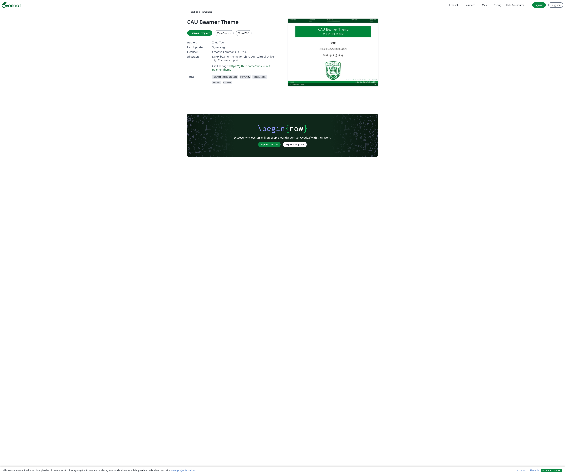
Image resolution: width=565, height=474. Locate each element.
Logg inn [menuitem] (556, 5)
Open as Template (200, 33)
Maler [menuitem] (485, 5)
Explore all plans (294, 144)
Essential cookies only (528, 470)
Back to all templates (200, 11)
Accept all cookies (551, 470)
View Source (224, 33)
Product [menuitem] (453, 5)
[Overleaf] (11, 5)
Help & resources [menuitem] (516, 5)
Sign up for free (269, 144)
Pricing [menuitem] (497, 5)
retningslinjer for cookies (183, 470)
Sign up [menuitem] (539, 5)
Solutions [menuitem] (470, 5)
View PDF (243, 33)
